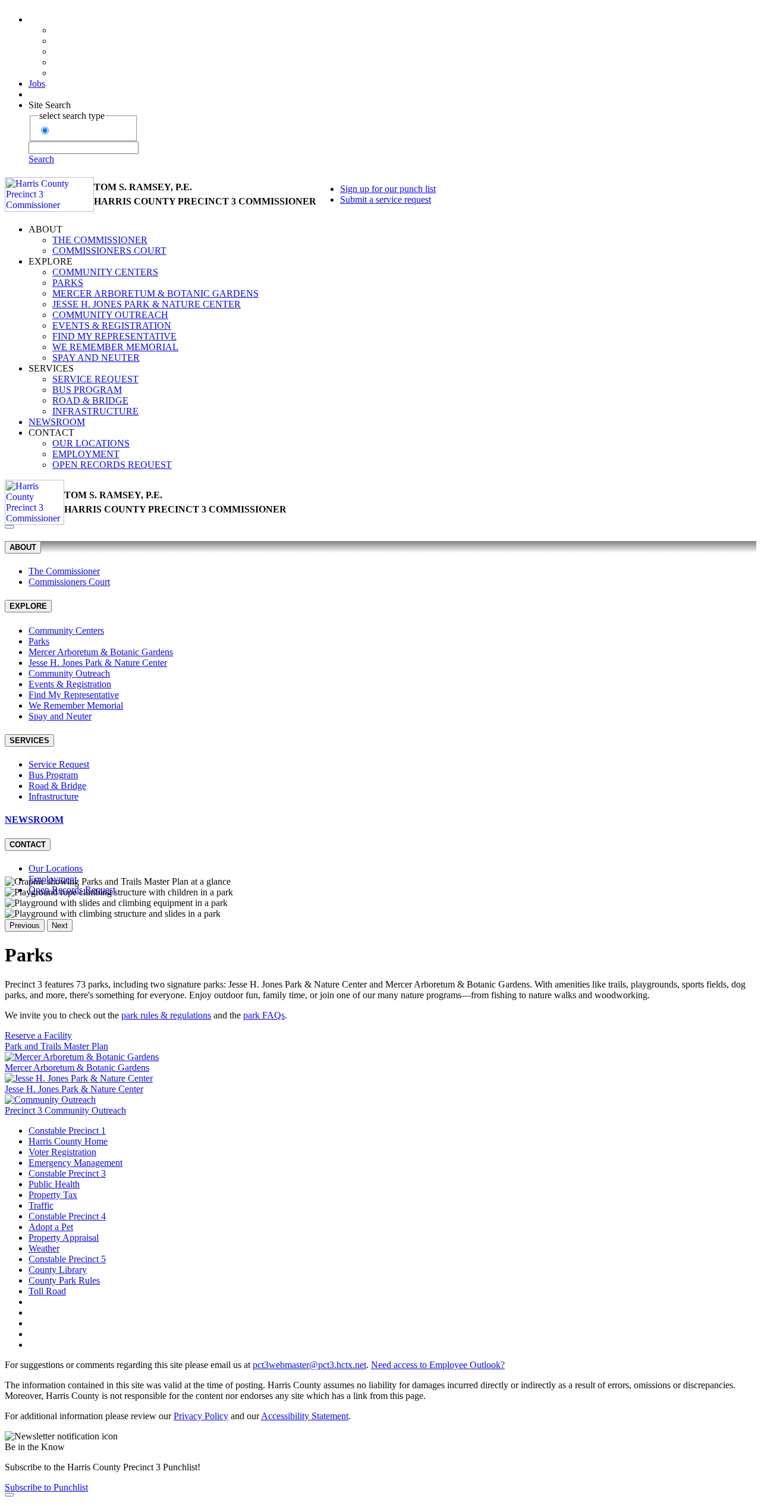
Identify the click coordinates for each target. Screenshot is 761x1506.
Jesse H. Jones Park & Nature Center (146, 304)
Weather (44, 1248)
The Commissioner (99, 240)
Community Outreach (110, 315)
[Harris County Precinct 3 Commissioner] (49, 194)
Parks (67, 283)
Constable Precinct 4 (67, 1216)
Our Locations (91, 443)
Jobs (37, 83)
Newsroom (57, 422)
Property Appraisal (64, 1238)
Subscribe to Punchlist (46, 1487)
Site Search (50, 105)
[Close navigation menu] (9, 527)
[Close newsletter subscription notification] (9, 1494)
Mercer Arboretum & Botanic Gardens (155, 293)
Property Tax (53, 1195)
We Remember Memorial (115, 347)
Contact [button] (51, 432)
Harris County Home (68, 1141)
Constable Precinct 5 (67, 1259)
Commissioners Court (109, 251)
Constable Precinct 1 (67, 1130)
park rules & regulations (166, 1015)
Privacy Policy (201, 1416)
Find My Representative (114, 336)
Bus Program (87, 390)
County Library (58, 1270)
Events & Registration (111, 325)
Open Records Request (112, 465)
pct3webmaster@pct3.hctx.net (309, 1365)
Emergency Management (75, 1163)
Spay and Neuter (96, 358)
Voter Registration (62, 1152)
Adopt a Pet (51, 1227)
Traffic (41, 1205)
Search (41, 159)
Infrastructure (95, 411)
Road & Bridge (90, 400)
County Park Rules (64, 1280)
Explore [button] (51, 261)
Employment (86, 454)
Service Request (95, 379)
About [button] (45, 229)
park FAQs (264, 1015)
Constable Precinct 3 (67, 1173)
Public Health (54, 1184)
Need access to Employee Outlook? (438, 1365)
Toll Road (47, 1291)
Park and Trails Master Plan (56, 1046)
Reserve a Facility (38, 1035)
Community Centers (105, 272)
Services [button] (51, 368)
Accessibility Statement (304, 1416)
